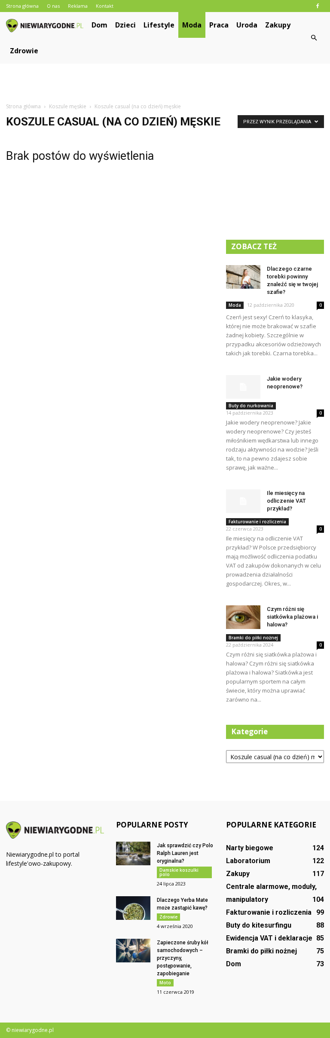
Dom (99, 25)
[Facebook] (317, 6)
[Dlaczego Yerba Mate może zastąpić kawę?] (133, 908)
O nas (53, 6)
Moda (192, 25)
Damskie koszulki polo (179, 872)
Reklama (78, 6)
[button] (313, 37)
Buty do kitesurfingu (258, 925)
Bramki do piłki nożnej (253, 638)
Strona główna (22, 6)
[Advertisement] (165, 82)
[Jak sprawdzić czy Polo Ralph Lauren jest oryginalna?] (133, 853)
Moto (165, 983)
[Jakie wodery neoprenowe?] (243, 387)
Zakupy (277, 25)
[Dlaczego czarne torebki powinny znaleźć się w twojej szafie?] (243, 277)
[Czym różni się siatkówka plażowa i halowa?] (243, 617)
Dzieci (125, 25)
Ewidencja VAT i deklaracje (269, 938)
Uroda (246, 25)
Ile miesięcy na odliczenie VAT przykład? (286, 501)
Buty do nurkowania (251, 406)
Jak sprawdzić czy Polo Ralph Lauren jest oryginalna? (185, 853)
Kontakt (104, 6)
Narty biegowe (249, 848)
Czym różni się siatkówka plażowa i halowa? (292, 617)
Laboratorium (248, 861)
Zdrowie (24, 50)
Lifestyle (159, 25)
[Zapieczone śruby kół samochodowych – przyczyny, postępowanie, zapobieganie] (133, 950)
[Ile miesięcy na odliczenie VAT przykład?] (243, 501)
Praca (219, 25)
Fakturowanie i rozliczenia (257, 522)
